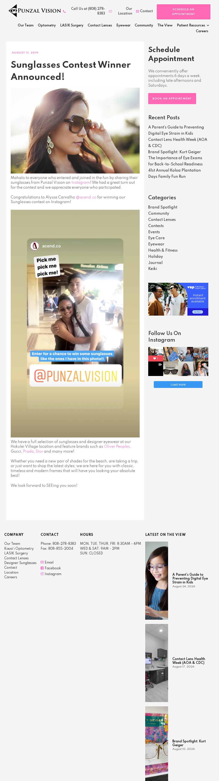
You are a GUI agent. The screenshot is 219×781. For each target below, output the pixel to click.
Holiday (155, 257)
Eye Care (156, 238)
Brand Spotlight (162, 207)
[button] (192, 26)
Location (11, 572)
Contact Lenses (100, 25)
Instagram (80, 183)
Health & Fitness (163, 250)
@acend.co (86, 197)
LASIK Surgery (71, 25)
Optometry (47, 25)
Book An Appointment (172, 98)
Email (49, 562)
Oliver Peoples (117, 447)
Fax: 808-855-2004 (57, 549)
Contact (10, 568)
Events (154, 232)
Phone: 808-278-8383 (58, 544)
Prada (28, 451)
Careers (202, 31)
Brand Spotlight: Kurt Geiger (174, 152)
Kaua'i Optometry (19, 549)
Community (144, 25)
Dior (39, 451)
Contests (156, 226)
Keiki (152, 269)
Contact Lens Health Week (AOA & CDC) (188, 661)
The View (165, 25)
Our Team (26, 25)
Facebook (53, 568)
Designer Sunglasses (20, 563)
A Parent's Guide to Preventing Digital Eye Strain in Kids (190, 578)
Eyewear (123, 25)
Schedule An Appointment (183, 12)
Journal (155, 263)
